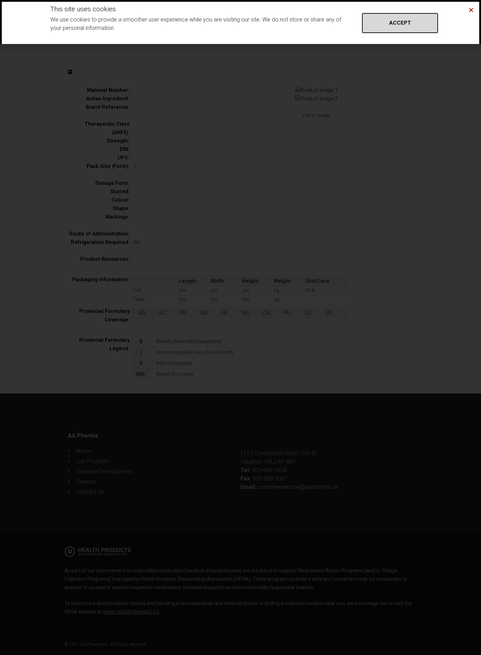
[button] (471, 10)
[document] (240, 327)
